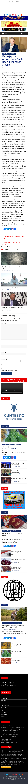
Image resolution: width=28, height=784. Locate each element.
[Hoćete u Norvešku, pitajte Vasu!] (14, 274)
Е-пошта (3, 352)
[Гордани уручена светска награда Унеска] (6, 462)
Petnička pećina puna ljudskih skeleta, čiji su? (14, 267)
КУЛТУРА (3, 703)
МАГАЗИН (3, 700)
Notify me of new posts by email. (9, 370)
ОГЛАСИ (3, 717)
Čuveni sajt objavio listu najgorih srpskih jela (16, 659)
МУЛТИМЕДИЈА (5, 705)
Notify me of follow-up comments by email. (11, 366)
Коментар (4, 323)
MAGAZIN (5, 53)
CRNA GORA (5, 623)
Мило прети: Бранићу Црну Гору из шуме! (13, 308)
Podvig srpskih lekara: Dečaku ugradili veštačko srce (18, 471)
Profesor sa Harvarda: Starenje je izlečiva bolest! (18, 479)
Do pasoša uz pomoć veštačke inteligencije (13, 534)
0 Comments (9, 69)
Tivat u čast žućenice (10, 447)
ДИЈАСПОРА (4, 696)
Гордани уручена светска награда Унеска (17, 464)
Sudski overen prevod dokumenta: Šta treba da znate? (17, 553)
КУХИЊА (3, 712)
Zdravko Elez (16, 67)
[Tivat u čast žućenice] (14, 429)
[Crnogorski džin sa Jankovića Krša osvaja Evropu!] (14, 608)
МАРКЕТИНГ (4, 714)
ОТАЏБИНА (4, 698)
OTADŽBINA (13, 530)
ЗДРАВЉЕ (3, 710)
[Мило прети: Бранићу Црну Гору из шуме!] (14, 293)
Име (2, 344)
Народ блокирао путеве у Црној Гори (13, 238)
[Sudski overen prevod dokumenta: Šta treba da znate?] (6, 551)
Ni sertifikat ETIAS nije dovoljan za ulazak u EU (16, 567)
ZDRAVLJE (18, 444)
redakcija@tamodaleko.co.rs (7, 682)
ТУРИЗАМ (3, 707)
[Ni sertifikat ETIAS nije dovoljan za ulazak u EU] (6, 566)
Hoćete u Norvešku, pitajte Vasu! (12, 288)
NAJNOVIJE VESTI (12, 53)
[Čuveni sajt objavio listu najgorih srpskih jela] (6, 658)
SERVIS (19, 530)
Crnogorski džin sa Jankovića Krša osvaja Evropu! (13, 626)
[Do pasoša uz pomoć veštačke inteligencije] (14, 515)
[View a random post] (25, 33)
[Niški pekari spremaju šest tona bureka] (6, 643)
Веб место (4, 359)
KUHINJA (4, 444)
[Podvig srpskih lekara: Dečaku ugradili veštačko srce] (6, 470)
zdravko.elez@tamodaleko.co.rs (8, 685)
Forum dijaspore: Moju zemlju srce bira (12, 243)
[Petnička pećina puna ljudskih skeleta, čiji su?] (14, 253)
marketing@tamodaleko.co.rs (8, 684)
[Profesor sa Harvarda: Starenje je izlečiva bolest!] (6, 477)
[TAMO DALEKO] (2, 33)
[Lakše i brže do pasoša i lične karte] (6, 559)
